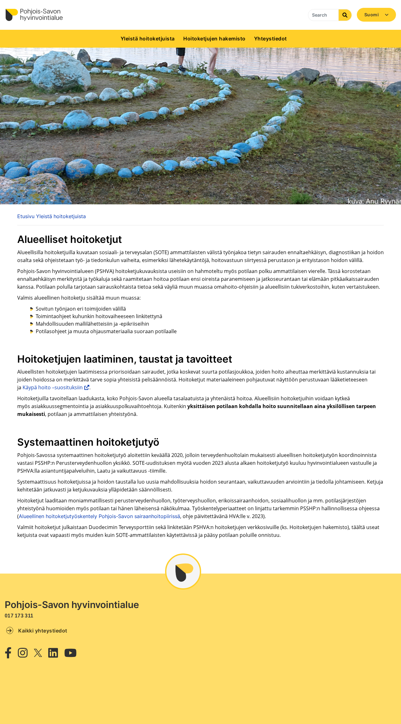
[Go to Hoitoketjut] (34, 15)
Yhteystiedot (270, 38)
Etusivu (25, 216)
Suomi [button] (372, 14)
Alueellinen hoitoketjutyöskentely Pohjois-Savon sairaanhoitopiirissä (99, 516)
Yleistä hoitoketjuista (148, 38)
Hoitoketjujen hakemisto (214, 38)
